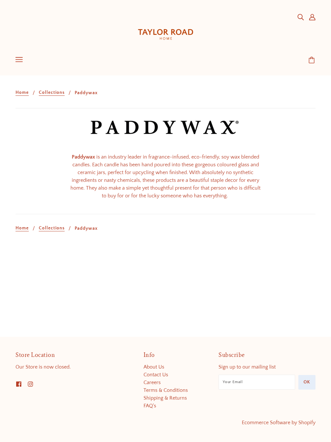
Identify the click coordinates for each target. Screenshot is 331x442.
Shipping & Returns (165, 398)
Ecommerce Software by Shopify (278, 422)
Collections (52, 92)
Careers (152, 382)
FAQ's (150, 406)
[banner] (166, 29)
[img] (300, 16)
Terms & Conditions (166, 390)
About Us (154, 367)
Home (22, 92)
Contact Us (156, 375)
